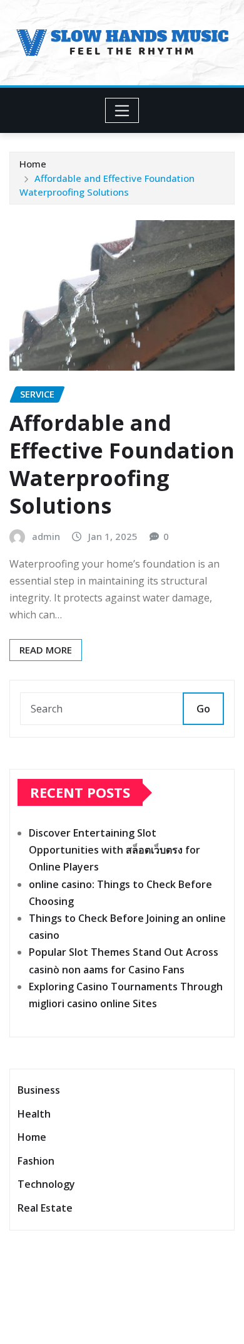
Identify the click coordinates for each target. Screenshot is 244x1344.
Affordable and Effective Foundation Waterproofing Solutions (122, 464)
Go (203, 709)
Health (34, 1114)
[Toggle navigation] (122, 110)
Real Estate (45, 1208)
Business (39, 1090)
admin (46, 536)
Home (32, 163)
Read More (45, 649)
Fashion (36, 1161)
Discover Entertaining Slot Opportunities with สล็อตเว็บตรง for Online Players (114, 850)
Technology (46, 1185)
